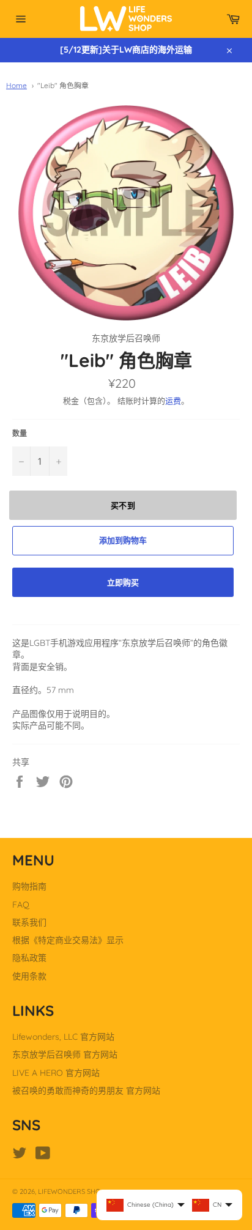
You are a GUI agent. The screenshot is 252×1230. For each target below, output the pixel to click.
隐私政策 (29, 957)
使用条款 (29, 976)
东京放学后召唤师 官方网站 (64, 1054)
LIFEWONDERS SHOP (71, 1191)
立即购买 (123, 582)
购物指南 (29, 886)
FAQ (20, 904)
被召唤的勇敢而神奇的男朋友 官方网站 (86, 1090)
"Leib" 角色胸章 (63, 85)
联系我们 (29, 922)
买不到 (123, 505)
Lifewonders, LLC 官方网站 (63, 1036)
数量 (19, 433)
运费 (173, 401)
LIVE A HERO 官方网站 (56, 1072)
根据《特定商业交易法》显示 (68, 940)
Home (16, 85)
